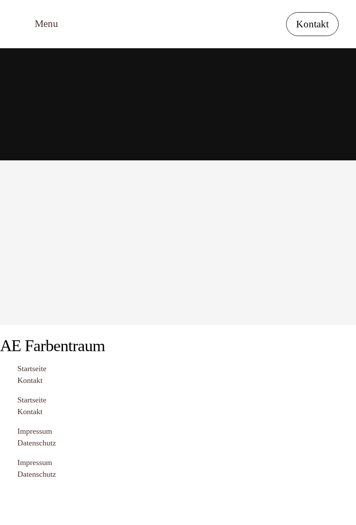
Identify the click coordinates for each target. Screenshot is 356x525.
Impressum (34, 431)
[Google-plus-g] (35, 499)
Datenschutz (36, 443)
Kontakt (30, 380)
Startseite (31, 368)
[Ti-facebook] (11, 499)
